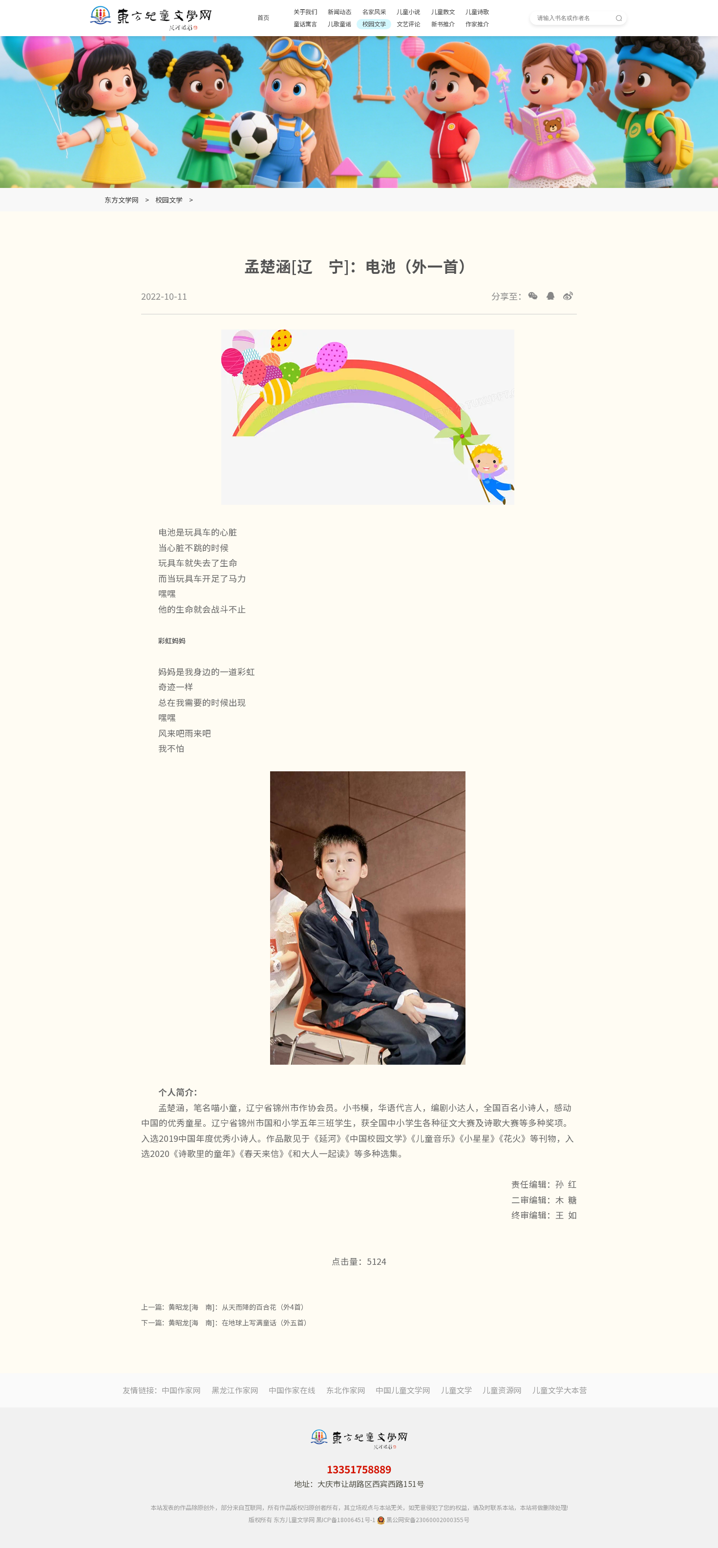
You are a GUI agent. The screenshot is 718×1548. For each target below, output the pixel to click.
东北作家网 (345, 1390)
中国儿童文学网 (403, 1390)
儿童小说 (408, 12)
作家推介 (477, 24)
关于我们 (305, 12)
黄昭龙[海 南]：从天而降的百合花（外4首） (238, 1307)
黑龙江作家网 (234, 1390)
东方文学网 (122, 200)
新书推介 (443, 24)
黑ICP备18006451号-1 (346, 1519)
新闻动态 (339, 12)
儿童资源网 (502, 1390)
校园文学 (374, 24)
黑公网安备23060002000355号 (427, 1519)
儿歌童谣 (339, 24)
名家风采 (374, 12)
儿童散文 (443, 12)
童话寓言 (305, 24)
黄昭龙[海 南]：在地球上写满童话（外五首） (240, 1322)
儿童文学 (456, 1390)
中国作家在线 (292, 1390)
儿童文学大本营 (559, 1390)
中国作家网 (181, 1390)
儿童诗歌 (477, 12)
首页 (263, 18)
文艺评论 (408, 24)
